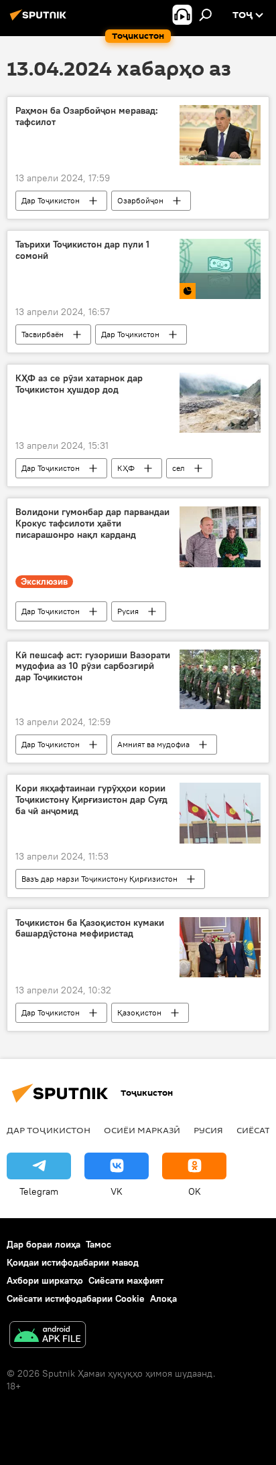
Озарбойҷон (140, 200)
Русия (128, 611)
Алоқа (163, 1298)
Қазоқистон (139, 1012)
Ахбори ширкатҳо (45, 1280)
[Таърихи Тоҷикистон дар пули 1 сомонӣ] (220, 269)
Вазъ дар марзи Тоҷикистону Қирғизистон (99, 879)
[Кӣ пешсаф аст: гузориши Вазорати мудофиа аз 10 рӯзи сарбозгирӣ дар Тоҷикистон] (220, 680)
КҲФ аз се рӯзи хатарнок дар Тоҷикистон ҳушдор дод (79, 384)
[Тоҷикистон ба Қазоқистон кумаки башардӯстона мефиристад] (220, 947)
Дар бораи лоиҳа (43, 1244)
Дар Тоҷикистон (50, 200)
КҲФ (126, 468)
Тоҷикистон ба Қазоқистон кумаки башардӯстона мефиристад (89, 928)
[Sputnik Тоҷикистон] (40, 20)
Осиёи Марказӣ (142, 1130)
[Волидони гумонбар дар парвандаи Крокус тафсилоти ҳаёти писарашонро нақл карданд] (220, 536)
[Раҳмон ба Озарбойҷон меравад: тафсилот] (220, 135)
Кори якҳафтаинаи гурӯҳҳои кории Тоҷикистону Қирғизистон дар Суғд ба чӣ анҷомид (91, 800)
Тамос (98, 1244)
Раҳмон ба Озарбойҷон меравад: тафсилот (86, 116)
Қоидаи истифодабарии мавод (73, 1262)
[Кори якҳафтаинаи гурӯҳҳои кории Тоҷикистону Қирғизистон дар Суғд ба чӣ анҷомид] (220, 813)
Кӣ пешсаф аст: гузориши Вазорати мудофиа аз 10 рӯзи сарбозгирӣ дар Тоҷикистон (92, 667)
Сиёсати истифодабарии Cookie (76, 1298)
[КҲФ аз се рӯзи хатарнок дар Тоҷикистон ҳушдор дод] (220, 403)
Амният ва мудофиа (153, 744)
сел (178, 468)
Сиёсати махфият (125, 1280)
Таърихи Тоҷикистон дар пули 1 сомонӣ (82, 250)
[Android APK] (47, 1336)
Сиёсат (253, 1130)
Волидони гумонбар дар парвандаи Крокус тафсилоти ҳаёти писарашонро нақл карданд (92, 523)
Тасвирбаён (42, 334)
